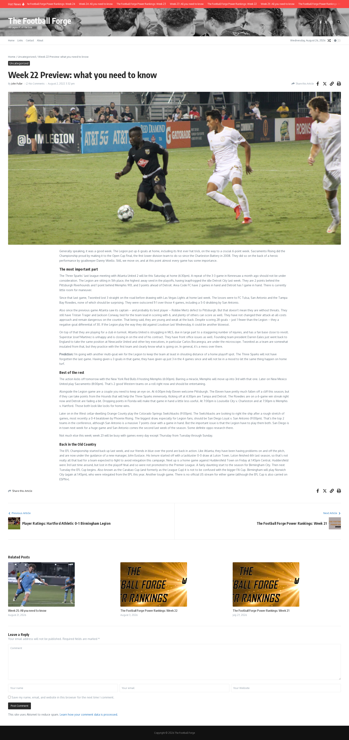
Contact (30, 40)
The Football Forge (39, 21)
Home (11, 40)
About (40, 40)
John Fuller (16, 83)
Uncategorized (27, 56)
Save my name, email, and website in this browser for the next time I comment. (63, 697)
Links (20, 40)
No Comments (36, 83)
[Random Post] (329, 40)
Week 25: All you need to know (27, 610)
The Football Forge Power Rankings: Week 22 (149, 610)
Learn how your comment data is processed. (89, 714)
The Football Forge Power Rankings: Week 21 (261, 610)
